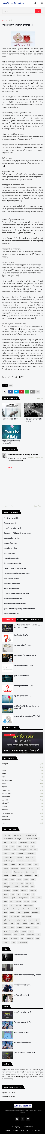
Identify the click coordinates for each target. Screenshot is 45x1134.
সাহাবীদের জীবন (30, 935)
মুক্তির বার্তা (26, 913)
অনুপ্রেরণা (22, 764)
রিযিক (37, 920)
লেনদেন (5, 924)
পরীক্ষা (18, 894)
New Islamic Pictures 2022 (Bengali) (21, 750)
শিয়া (38, 924)
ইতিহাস (5, 853)
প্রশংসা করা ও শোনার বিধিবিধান (10, 419)
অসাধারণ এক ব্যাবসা (9, 553)
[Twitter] (16, 391)
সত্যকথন (22, 823)
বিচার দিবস (26, 902)
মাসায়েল (12, 913)
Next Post (37, 506)
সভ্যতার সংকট (7, 931)
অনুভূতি (10, 20)
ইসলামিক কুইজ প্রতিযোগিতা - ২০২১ (23, 665)
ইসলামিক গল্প (20, 853)
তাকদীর (25, 879)
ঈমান (34, 861)
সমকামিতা (16, 931)
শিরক (5, 927)
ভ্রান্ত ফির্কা (22, 816)
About (15, 1130)
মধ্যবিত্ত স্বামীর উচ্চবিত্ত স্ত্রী (21, 995)
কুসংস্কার (6, 868)
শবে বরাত (25, 924)
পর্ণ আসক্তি (26, 894)
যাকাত (31, 920)
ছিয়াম (27, 872)
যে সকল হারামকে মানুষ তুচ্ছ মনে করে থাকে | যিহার (16, 593)
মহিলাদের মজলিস (26, 909)
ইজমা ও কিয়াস (33, 850)
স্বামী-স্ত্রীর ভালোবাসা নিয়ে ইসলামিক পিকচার (15, 603)
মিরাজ (19, 913)
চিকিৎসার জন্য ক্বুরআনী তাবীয (11, 588)
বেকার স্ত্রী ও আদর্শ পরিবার (10, 548)
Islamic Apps (18, 835)
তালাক (5, 883)
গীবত (38, 868)
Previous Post (9, 506)
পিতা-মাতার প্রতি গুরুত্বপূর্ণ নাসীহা (12, 563)
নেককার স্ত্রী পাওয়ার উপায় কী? (11, 558)
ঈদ (28, 861)
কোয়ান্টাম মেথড (15, 868)
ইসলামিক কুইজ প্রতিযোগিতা (21, 635)
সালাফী (22, 935)
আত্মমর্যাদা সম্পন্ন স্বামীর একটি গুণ (22, 985)
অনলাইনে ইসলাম (23, 842)
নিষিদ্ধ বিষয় (22, 810)
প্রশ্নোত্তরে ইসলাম (22, 813)
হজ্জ (22, 938)
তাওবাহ (5, 879)
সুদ (38, 935)
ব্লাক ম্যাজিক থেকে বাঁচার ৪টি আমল (13, 598)
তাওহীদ (12, 879)
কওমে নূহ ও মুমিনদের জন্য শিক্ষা (12, 538)
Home (4, 20)
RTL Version (35, 1130)
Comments (36, 619)
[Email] (32, 391)
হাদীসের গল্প (6, 942)
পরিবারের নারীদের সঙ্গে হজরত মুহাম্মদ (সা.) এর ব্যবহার (27, 975)
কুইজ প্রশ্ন (21, 865)
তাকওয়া (19, 879)
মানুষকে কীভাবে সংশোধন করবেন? (12, 528)
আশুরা (15, 850)
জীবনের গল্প (14, 876)
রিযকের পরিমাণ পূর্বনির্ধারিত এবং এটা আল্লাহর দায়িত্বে (17, 533)
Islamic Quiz (22, 619)
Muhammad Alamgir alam (23, 454)
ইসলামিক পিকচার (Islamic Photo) (25, 655)
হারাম (13, 942)
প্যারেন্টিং (13, 898)
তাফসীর (32, 879)
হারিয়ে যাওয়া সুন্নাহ (22, 942)
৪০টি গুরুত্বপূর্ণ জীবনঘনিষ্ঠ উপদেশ (22, 1042)
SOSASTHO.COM (8, 1096)
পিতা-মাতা (6, 898)
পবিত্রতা (5, 894)
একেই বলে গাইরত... (19, 965)
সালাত (15, 935)
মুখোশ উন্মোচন (35, 913)
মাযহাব (5, 913)
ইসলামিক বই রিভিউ (8, 857)
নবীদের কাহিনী (22, 803)
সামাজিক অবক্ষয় (7, 935)
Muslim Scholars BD (31, 839)
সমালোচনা (24, 931)
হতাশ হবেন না (30, 938)
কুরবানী (36, 865)
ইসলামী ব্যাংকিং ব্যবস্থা (9, 861)
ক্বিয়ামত (22, 787)
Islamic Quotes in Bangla (12, 839)
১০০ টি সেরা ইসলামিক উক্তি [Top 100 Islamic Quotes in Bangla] (28, 626)
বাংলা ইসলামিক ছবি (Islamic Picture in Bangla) (26, 707)
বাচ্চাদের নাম (18, 902)
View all (40, 398)
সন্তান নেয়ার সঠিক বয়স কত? (11, 614)
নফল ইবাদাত (25, 887)
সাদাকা (31, 931)
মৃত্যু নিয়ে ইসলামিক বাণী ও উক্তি (22, 645)
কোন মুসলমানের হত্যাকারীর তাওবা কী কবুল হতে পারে (17, 573)
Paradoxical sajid (10, 842)
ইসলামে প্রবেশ (21, 861)
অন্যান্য (19, 846)
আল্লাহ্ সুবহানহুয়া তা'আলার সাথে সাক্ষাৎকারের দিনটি (11, 442)
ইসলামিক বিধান (19, 857)
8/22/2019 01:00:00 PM (35, 457)
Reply (10, 467)
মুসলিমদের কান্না (7, 920)
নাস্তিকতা (22, 806)
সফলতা (35, 927)
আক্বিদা (22, 774)
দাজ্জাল (11, 883)
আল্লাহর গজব (7, 850)
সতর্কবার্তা (12, 927)
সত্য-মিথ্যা (19, 927)
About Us (7, 835)
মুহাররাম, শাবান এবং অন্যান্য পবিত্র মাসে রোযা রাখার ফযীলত (19, 609)
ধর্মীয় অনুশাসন (7, 887)
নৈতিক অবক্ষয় (33, 890)
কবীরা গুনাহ (13, 865)
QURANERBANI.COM (9, 1093)
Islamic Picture (31, 835)
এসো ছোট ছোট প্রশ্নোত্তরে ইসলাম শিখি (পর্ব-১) (27, 716)
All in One (24, 1130)
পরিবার (12, 894)
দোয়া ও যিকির (22, 800)
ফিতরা (39, 898)
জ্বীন (36, 876)
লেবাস (12, 924)
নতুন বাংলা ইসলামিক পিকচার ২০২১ (22, 696)
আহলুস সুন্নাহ (23, 850)
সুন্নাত (5, 938)
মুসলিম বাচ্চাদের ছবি (26, 916)
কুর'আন (29, 865)
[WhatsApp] (27, 391)
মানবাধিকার (36, 909)
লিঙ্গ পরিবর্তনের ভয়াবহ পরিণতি (11, 518)
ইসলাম (12, 853)
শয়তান (32, 924)
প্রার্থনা (32, 898)
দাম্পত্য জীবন (20, 883)
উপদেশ (22, 783)
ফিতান (5, 902)
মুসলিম (5, 916)
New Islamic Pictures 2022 (15, 568)
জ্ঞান (21, 876)
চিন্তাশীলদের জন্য (22, 793)
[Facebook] (10, 391)
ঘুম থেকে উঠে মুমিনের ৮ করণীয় (11, 578)
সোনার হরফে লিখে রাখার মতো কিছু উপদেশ (24, 1053)
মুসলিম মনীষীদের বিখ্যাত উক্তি (21, 676)
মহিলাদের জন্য (22, 820)
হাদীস (37, 938)
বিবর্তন (5, 905)
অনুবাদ (22, 767)
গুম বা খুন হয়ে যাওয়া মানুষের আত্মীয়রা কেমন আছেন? (33, 420)
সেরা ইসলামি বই (14, 938)
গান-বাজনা (31, 868)
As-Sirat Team (27, 1127)
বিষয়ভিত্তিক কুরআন (28, 905)
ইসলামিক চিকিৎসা (30, 853)
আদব (22, 777)
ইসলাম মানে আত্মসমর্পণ (10, 523)
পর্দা (33, 894)
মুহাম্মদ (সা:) (17, 920)
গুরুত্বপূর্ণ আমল (22, 790)
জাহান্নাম (6, 876)
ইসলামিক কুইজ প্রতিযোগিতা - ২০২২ (23, 686)
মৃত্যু (25, 920)
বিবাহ (11, 905)
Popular (9, 619)
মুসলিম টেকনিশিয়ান (15, 916)
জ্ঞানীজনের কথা (22, 797)
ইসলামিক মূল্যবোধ (22, 780)
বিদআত (34, 902)
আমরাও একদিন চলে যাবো (10, 543)
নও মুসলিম (16, 887)
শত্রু (18, 924)
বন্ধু (11, 902)
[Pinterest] (21, 391)
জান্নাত (33, 872)
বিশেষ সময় (18, 905)
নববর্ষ (32, 887)
